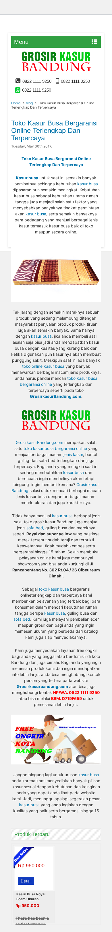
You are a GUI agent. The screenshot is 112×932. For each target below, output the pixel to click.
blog (29, 103)
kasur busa (87, 183)
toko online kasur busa (43, 366)
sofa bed (21, 619)
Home (16, 103)
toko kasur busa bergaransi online (55, 448)
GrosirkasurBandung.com (55, 396)
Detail (26, 880)
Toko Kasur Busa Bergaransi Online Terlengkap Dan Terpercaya (54, 130)
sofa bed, (35, 527)
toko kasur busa (54, 589)
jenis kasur (73, 454)
